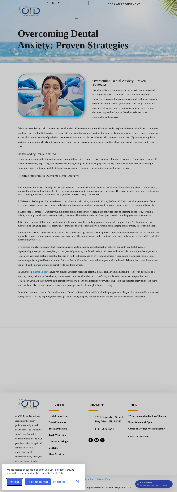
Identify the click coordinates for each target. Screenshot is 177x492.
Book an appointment (124, 4)
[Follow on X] (53, 3)
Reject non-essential (38, 481)
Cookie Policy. (58, 473)
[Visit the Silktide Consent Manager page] (77, 481)
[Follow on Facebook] (47, 3)
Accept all (14, 481)
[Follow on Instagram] (59, 3)
